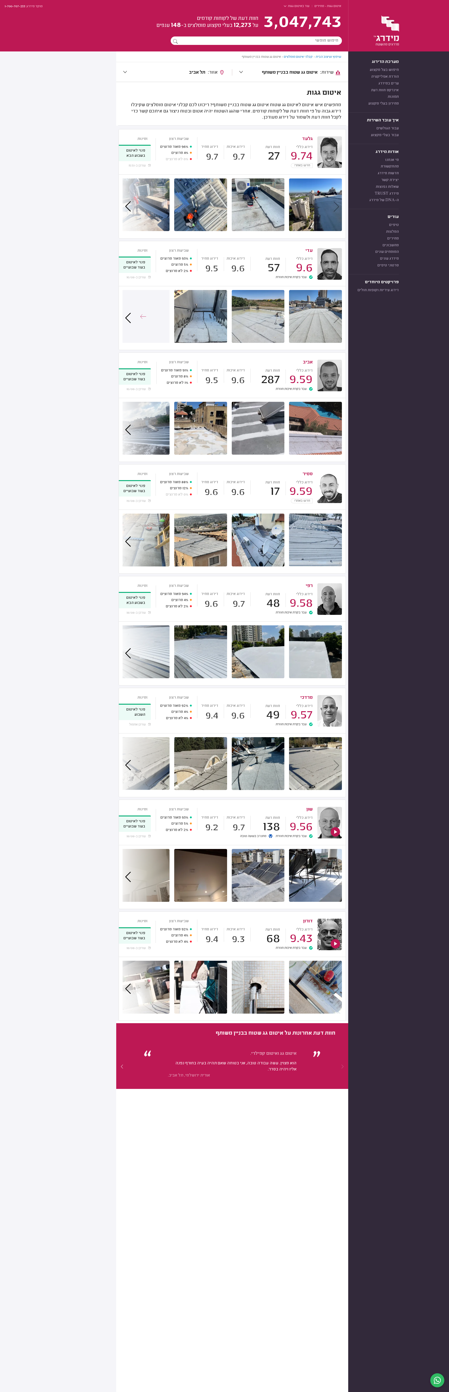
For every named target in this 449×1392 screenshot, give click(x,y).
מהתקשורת (390, 166)
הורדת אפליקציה (385, 77)
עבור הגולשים (388, 128)
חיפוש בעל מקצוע (384, 70)
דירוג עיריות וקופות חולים (378, 290)
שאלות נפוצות (387, 187)
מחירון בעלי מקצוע (383, 104)
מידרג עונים (389, 259)
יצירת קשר (390, 180)
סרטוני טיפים (388, 265)
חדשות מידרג (388, 173)
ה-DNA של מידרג (384, 200)
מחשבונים (391, 245)
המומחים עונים (387, 252)
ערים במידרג (388, 83)
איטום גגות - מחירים (328, 6)
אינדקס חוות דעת (385, 90)
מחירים (393, 238)
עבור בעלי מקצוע (385, 135)
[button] (122, 1066)
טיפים (394, 225)
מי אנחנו (392, 160)
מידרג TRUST (387, 194)
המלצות (392, 232)
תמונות (393, 97)
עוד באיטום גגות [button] (298, 6)
